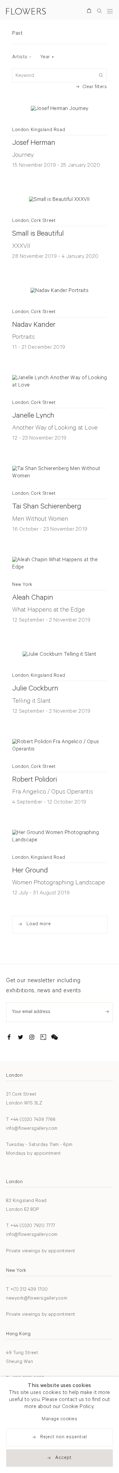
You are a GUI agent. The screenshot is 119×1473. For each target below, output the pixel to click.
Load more (39, 924)
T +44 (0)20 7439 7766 (31, 1120)
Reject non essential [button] (63, 1437)
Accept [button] (63, 1458)
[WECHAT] (54, 1038)
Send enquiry (107, 1012)
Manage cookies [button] (59, 1419)
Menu (110, 11)
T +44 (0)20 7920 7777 (30, 1226)
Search (99, 11)
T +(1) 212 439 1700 (27, 1290)
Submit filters (101, 75)
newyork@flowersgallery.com (36, 1298)
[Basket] (90, 11)
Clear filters (94, 87)
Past (17, 34)
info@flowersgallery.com (32, 1129)
